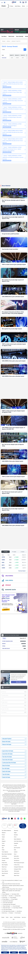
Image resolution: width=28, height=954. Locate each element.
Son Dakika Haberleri (6, 830)
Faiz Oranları (18, 913)
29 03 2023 (4, 57)
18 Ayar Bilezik (5, 899)
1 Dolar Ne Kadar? (6, 906)
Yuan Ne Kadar (6, 774)
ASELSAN (3, 643)
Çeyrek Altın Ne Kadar (7, 751)
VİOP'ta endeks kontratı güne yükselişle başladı (14, 264)
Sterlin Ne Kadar (6, 771)
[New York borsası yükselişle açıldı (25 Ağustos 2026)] (14, 193)
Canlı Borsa (4, 36)
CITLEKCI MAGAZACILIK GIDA (7, 641)
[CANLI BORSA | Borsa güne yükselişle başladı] (14, 369)
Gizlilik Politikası (17, 917)
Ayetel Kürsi (16, 873)
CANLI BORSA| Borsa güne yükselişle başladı (13, 296)
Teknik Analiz (11, 36)
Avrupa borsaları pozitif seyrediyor (10, 233)
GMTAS (3, 557)
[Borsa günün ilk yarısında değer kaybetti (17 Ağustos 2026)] (14, 502)
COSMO (3, 567)
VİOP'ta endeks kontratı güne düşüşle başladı (13, 476)
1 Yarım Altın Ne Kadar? (7, 902)
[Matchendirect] (14, 937)
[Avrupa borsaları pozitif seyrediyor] (14, 227)
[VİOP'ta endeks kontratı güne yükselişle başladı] (14, 258)
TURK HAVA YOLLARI (6, 648)
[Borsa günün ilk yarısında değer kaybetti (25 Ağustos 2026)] (14, 210)
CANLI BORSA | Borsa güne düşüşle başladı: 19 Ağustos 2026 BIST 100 (13, 428)
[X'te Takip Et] (12, 818)
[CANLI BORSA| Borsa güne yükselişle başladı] (14, 290)
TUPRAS (3, 646)
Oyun (15, 854)
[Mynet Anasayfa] (14, 2)
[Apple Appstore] (10, 825)
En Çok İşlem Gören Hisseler (8, 911)
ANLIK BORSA (9, 576)
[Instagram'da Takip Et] (15, 818)
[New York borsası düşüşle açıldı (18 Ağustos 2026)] (14, 438)
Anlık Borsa (17, 6)
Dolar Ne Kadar (6, 765)
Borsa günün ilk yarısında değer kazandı (12, 328)
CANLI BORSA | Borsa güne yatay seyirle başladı (13, 361)
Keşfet (3, 875)
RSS (13, 919)
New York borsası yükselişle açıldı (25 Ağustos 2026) (13, 200)
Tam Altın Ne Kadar (7, 756)
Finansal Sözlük (5, 858)
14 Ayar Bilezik (13, 897)
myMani (15, 852)
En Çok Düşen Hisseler (17, 907)
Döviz (23, 6)
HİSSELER (8, 585)
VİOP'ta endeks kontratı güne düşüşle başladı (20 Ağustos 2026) (13, 411)
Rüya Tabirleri (5, 871)
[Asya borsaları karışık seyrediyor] (14, 242)
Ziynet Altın (4, 897)
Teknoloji (16, 830)
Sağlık (15, 832)
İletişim (2, 917)
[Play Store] (4, 825)
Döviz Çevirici (7, 687)
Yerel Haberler (5, 852)
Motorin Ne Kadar (6, 744)
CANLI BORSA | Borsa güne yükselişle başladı (13, 376)
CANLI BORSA (9, 580)
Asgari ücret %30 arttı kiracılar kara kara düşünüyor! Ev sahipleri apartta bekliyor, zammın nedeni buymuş (13, 885)
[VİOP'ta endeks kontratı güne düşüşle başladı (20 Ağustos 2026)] (14, 404)
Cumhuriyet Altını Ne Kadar (9, 762)
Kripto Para (4, 862)
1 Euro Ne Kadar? (16, 906)
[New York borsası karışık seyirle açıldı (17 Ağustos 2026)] (14, 485)
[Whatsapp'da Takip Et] (24, 818)
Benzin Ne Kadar (6, 741)
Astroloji (16, 834)
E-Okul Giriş (16, 864)
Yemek (3, 837)
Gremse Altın (18, 895)
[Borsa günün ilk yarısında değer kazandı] (14, 322)
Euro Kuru (4, 869)
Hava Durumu (5, 873)
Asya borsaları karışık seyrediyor (10, 249)
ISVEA (3, 562)
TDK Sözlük (16, 871)
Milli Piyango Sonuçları (19, 862)
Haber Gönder (23, 826)
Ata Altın (11, 895)
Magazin (4, 841)
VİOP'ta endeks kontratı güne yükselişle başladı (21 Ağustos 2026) (14, 344)
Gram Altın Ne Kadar (7, 753)
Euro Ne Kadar (6, 768)
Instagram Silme (17, 869)
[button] (4, 2)
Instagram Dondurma (18, 867)
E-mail (15, 845)
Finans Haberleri (5, 894)
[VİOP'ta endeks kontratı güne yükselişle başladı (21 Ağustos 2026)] (14, 337)
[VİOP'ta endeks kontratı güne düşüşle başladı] (14, 470)
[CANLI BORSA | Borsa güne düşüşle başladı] (14, 454)
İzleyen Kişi (22, 638)
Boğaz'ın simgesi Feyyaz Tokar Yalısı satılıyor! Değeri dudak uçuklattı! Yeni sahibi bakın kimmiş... (12, 890)
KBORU (3, 559)
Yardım (7, 917)
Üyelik (11, 917)
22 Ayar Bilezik (14, 899)
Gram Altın (4, 895)
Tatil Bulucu (16, 860)
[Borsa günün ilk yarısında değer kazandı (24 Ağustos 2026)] (14, 273)
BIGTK (3, 565)
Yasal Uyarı (24, 917)
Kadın (3, 839)
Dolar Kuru (4, 867)
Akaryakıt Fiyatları (6, 738)
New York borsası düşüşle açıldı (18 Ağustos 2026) (13, 445)
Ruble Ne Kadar (6, 777)
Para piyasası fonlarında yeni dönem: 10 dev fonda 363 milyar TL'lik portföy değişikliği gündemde (13, 312)
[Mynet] (22, 937)
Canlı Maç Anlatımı (18, 841)
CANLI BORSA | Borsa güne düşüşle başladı (12, 461)
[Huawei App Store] (16, 825)
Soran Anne (16, 858)
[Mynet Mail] (26, 2)
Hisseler (3, 860)
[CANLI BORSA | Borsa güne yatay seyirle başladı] (14, 354)
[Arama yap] (20, 2)
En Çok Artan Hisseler (7, 909)
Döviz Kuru (4, 913)
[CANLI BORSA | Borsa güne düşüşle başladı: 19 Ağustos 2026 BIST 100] (14, 421)
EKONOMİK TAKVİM (10, 589)
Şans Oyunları (17, 847)
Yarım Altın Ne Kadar (7, 759)
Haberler (4, 832)
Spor (3, 847)
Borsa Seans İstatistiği (7, 854)
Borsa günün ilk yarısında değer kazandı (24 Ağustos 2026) (13, 280)
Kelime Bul (16, 856)
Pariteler (11, 913)
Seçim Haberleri (17, 839)
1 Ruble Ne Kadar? (6, 907)
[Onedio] (5, 941)
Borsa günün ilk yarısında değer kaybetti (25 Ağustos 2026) (13, 217)
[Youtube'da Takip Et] (21, 818)
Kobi (15, 849)
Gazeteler (16, 843)
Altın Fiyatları (5, 864)
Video (3, 849)
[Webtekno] (13, 941)
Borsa (11, 6)
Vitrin (15, 837)
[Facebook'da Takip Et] (9, 818)
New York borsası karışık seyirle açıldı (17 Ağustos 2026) (12, 492)
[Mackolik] (6, 937)
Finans (3, 834)
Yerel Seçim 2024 (15, 894)
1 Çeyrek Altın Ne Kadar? (7, 901)
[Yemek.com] (22, 941)
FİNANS (3, 6)
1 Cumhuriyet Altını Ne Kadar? (9, 904)
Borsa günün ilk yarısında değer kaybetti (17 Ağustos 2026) (13, 509)
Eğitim (3, 845)
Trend (3, 843)
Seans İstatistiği (19, 36)
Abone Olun (18, 682)
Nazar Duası (16, 875)
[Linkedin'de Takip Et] (18, 818)
